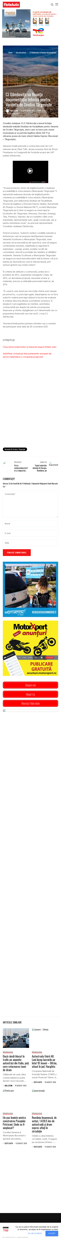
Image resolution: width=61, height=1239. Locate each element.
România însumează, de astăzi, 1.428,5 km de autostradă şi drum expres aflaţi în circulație (44, 1124)
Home (10, 52)
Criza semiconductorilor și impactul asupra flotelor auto (29, 347)
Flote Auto (38, 1082)
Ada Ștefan (14, 111)
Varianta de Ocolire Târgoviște (15, 449)
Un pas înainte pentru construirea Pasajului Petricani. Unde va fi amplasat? (14, 1122)
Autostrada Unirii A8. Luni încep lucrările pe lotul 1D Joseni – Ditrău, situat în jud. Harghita (44, 1061)
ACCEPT (51, 1233)
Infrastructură (21, 52)
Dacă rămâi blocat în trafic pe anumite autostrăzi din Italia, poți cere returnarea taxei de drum (16, 1063)
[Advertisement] (30, 412)
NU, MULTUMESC (35, 1233)
